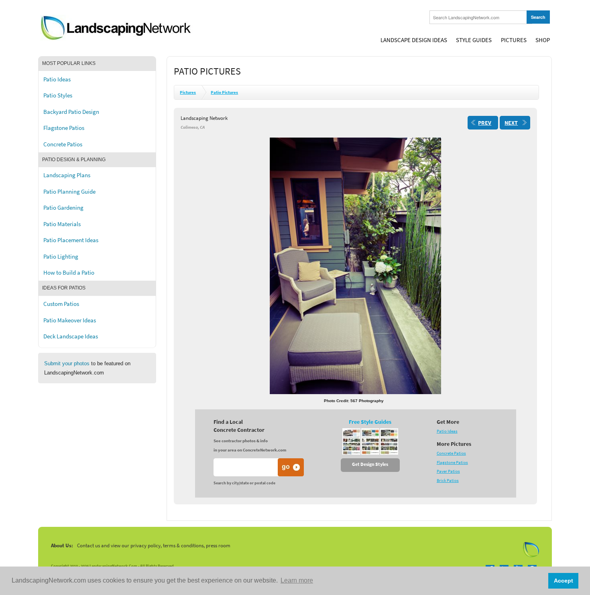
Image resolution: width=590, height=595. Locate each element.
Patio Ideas (57, 79)
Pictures (514, 40)
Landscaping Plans (66, 175)
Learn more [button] (297, 580)
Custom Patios (61, 304)
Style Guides (474, 40)
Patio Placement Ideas (70, 240)
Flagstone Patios (63, 128)
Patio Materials (62, 224)
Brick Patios (448, 481)
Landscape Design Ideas (413, 40)
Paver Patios (448, 471)
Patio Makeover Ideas (69, 320)
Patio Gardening (63, 208)
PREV (484, 123)
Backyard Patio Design (71, 112)
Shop (542, 40)
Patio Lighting (60, 257)
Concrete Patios (62, 144)
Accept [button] (563, 580)
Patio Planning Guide (69, 192)
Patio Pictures (224, 92)
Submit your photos (67, 363)
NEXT (511, 123)
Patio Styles (57, 95)
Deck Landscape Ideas (70, 336)
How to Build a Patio (68, 273)
